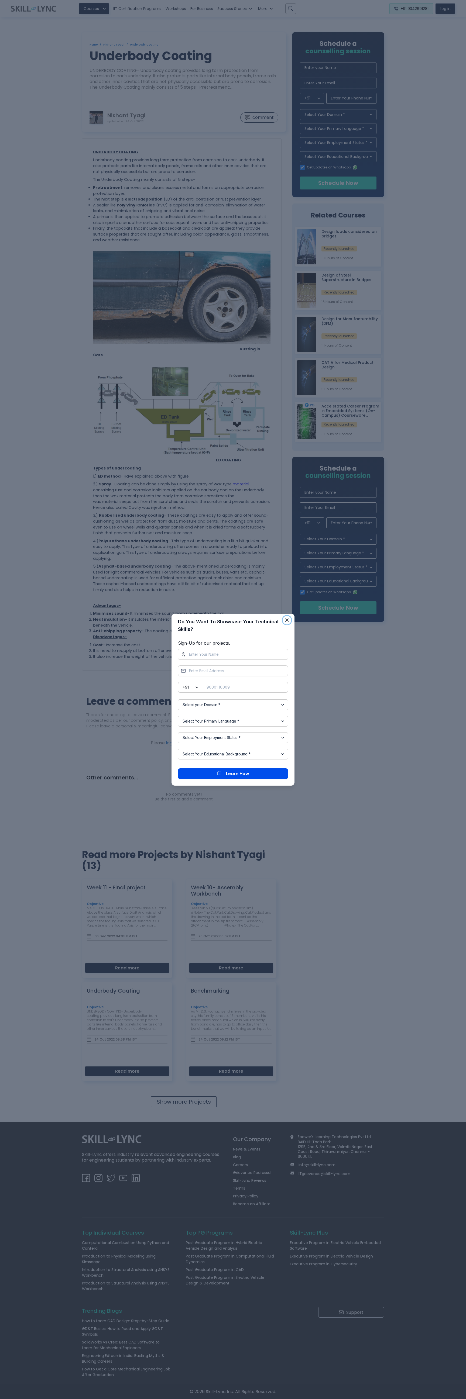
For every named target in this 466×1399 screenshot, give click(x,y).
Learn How (237, 774)
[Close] (287, 620)
